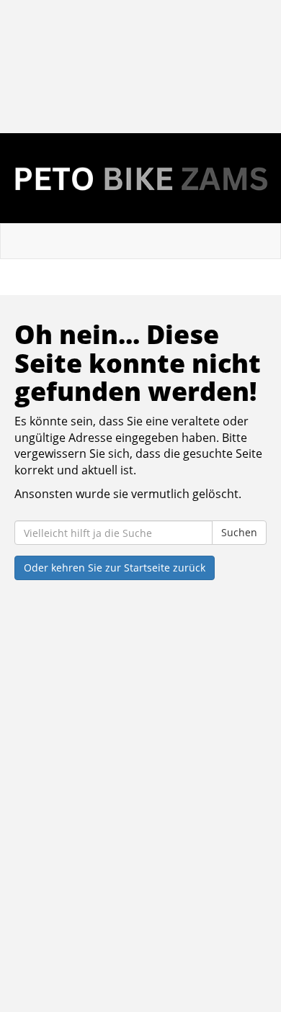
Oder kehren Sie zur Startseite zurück (114, 567)
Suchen (239, 532)
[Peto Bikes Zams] (140, 178)
